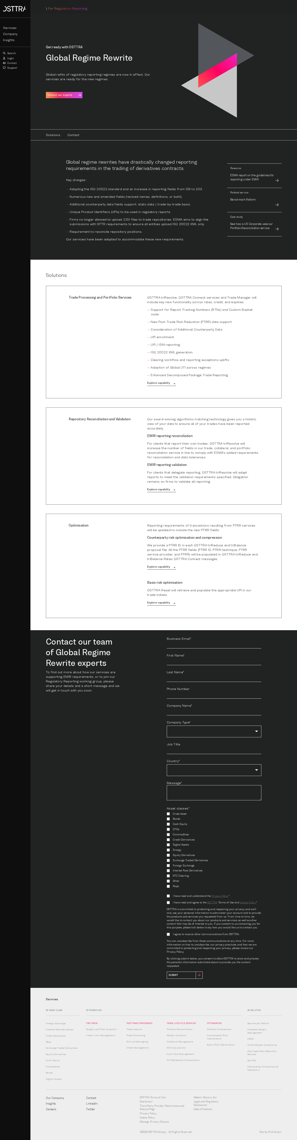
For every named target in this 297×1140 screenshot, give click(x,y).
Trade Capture (134, 1029)
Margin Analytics (176, 1035)
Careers (51, 1109)
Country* (173, 761)
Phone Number (178, 689)
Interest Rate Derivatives (60, 1029)
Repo (48, 1041)
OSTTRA (212, 902)
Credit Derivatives (56, 1035)
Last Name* (175, 672)
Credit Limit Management (100, 1035)
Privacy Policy (220, 895)
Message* (174, 783)
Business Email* (179, 638)
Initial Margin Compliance (262, 1045)
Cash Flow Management (180, 1054)
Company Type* (179, 722)
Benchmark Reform (258, 1023)
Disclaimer (146, 1101)
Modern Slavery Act (205, 1097)
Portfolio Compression (219, 1029)
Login (10, 58)
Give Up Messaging (137, 1041)
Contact (12, 63)
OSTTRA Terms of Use (153, 1097)
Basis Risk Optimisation (221, 1044)
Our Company (55, 1098)
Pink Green (275, 1131)
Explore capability (158, 383)
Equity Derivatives (56, 1054)
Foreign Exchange (56, 1023)
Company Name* (179, 705)
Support (12, 67)
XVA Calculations (176, 1047)
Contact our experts (59, 94)
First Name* (176, 655)
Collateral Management (180, 1041)
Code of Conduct (203, 1109)
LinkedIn (92, 1103)
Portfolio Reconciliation (179, 1029)
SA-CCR (251, 1060)
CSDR (250, 1038)
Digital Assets (54, 1079)
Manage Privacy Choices (154, 1121)
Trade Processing (136, 1035)
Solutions (53, 135)
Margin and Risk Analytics (101, 1029)
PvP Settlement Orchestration (183, 1060)
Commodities (53, 1066)
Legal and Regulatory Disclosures (206, 1103)
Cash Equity (53, 1060)
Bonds (49, 1072)
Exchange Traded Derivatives (62, 1048)
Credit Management (138, 1047)
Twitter (90, 1109)
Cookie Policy (248, 902)
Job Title (173, 744)
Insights (9, 40)
